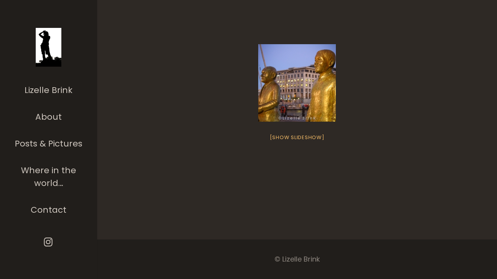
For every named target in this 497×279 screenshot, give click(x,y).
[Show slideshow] (297, 137)
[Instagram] (49, 242)
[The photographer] (49, 47)
